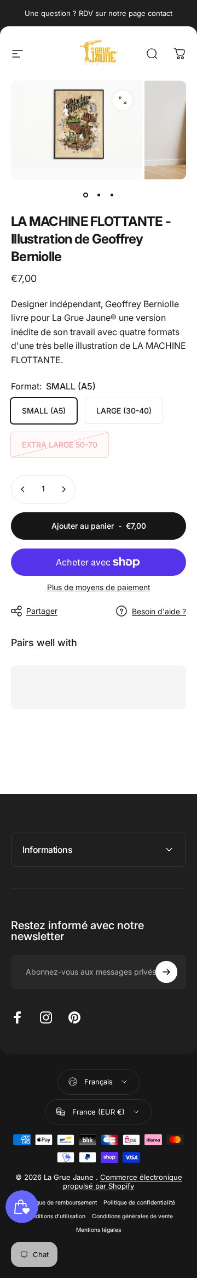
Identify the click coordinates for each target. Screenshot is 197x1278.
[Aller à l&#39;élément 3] (111, 194)
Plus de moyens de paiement (98, 587)
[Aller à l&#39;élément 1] (98, 194)
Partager (41, 610)
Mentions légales (98, 1230)
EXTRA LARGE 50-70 (59, 444)
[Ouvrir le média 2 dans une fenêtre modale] (123, 100)
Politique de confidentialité (139, 1202)
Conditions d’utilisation (55, 1216)
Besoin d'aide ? (159, 611)
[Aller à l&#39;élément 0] (85, 194)
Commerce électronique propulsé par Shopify (122, 1181)
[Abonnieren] (166, 972)
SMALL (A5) (44, 410)
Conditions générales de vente (132, 1216)
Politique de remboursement (59, 1202)
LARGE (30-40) (124, 410)
